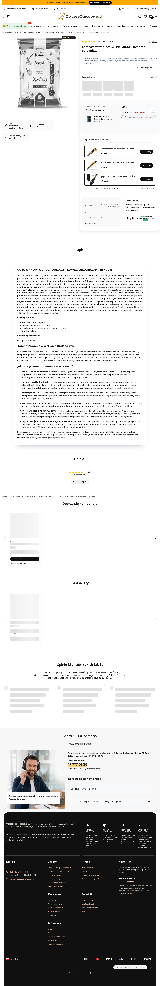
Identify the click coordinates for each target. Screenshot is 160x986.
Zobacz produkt (24, 559)
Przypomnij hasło (55, 904)
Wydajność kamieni (90, 900)
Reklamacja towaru (56, 886)
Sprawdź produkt (144, 705)
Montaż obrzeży (88, 904)
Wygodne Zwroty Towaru (58, 871)
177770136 (125, 9)
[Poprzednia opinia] (4, 697)
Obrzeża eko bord (55, 933)
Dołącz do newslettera (130, 881)
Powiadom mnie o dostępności (140, 117)
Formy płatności (54, 875)
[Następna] (155, 2)
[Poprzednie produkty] (4, 538)
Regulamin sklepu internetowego (95, 879)
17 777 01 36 (77, 764)
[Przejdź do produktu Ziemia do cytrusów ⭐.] (25, 532)
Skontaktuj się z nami (100, 3)
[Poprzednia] (4, 2)
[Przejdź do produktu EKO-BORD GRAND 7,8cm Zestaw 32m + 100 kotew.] (25, 613)
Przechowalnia (54, 911)
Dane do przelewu (55, 944)
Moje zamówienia (55, 908)
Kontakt (51, 948)
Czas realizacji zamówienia (59, 868)
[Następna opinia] (155, 697)
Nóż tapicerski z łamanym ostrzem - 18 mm (117, 149)
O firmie (51, 929)
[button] (153, 110)
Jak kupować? (88, 868)
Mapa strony (53, 940)
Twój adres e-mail (127, 878)
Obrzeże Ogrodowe (9, 32)
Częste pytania (88, 871)
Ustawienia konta (55, 915)
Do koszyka (25, 639)
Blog (84, 911)
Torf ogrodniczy (64, 32)
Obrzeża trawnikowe (56, 936)
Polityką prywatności (126, 893)
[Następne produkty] (155, 538)
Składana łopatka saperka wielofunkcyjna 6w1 (118, 177)
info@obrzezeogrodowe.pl (146, 9)
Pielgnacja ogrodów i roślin (29, 32)
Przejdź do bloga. (17, 799)
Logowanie (52, 900)
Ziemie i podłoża (49, 32)
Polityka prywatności (90, 875)
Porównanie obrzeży (90, 908)
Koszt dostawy (54, 879)
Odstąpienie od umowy (58, 882)
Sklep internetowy (79, 973)
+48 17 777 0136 (19, 872)
